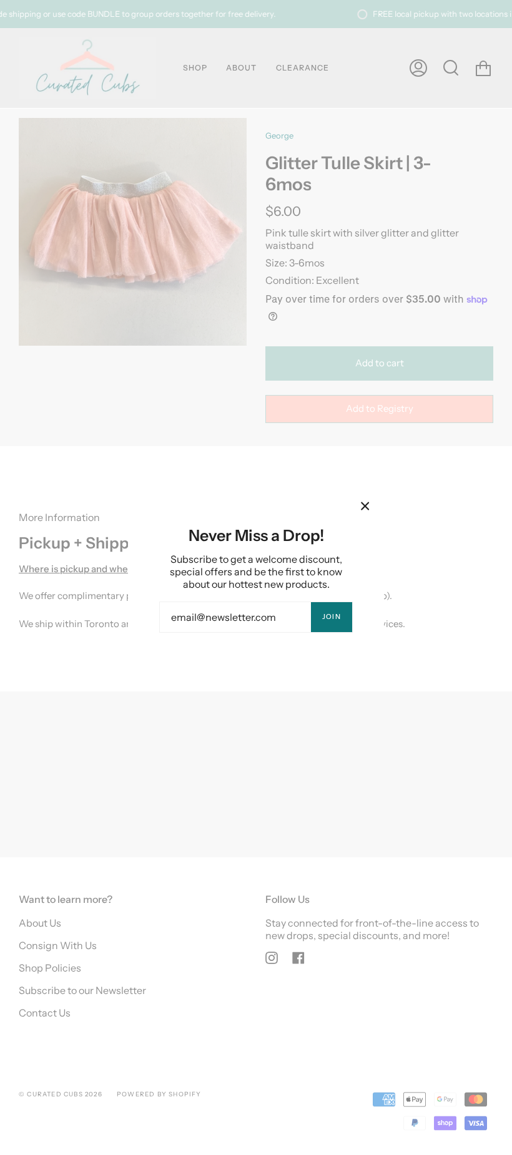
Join (331, 616)
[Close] (365, 506)
